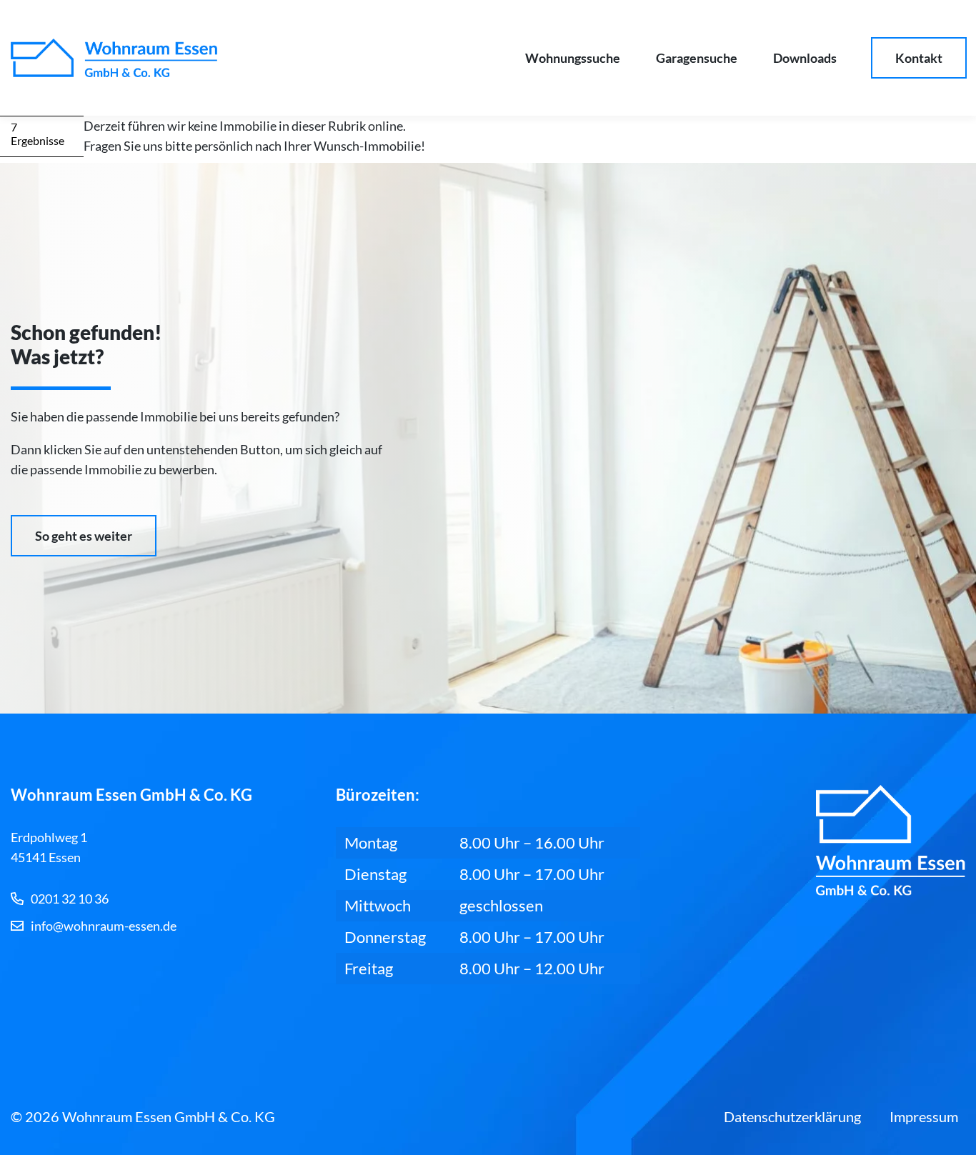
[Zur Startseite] (114, 58)
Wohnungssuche (572, 58)
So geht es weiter (83, 536)
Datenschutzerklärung (792, 1116)
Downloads (805, 58)
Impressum (924, 1116)
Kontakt (918, 58)
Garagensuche (696, 58)
